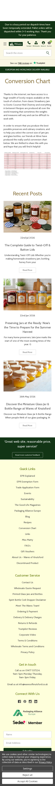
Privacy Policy (27, 652)
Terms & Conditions (27, 640)
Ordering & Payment (27, 611)
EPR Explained (27, 475)
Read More (27, 270)
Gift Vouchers (27, 551)
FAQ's (27, 545)
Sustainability (27, 499)
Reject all (27, 775)
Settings (27, 768)
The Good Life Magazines (27, 505)
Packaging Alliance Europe (27, 510)
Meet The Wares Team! (27, 605)
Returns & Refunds (27, 623)
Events (27, 493)
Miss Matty (27, 539)
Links (27, 534)
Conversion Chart (27, 528)
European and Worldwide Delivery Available (27, 69)
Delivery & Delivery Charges (27, 617)
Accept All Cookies (27, 781)
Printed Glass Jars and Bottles (27, 594)
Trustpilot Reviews (27, 629)
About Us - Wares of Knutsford (27, 557)
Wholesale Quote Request (27, 588)
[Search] (47, 53)
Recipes (28, 522)
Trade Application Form (27, 487)
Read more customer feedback (27, 455)
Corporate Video (27, 634)
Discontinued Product (27, 563)
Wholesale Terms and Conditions (27, 646)
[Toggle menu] (5, 44)
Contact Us (27, 582)
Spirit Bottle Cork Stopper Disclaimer (27, 599)
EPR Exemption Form (27, 481)
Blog (27, 516)
